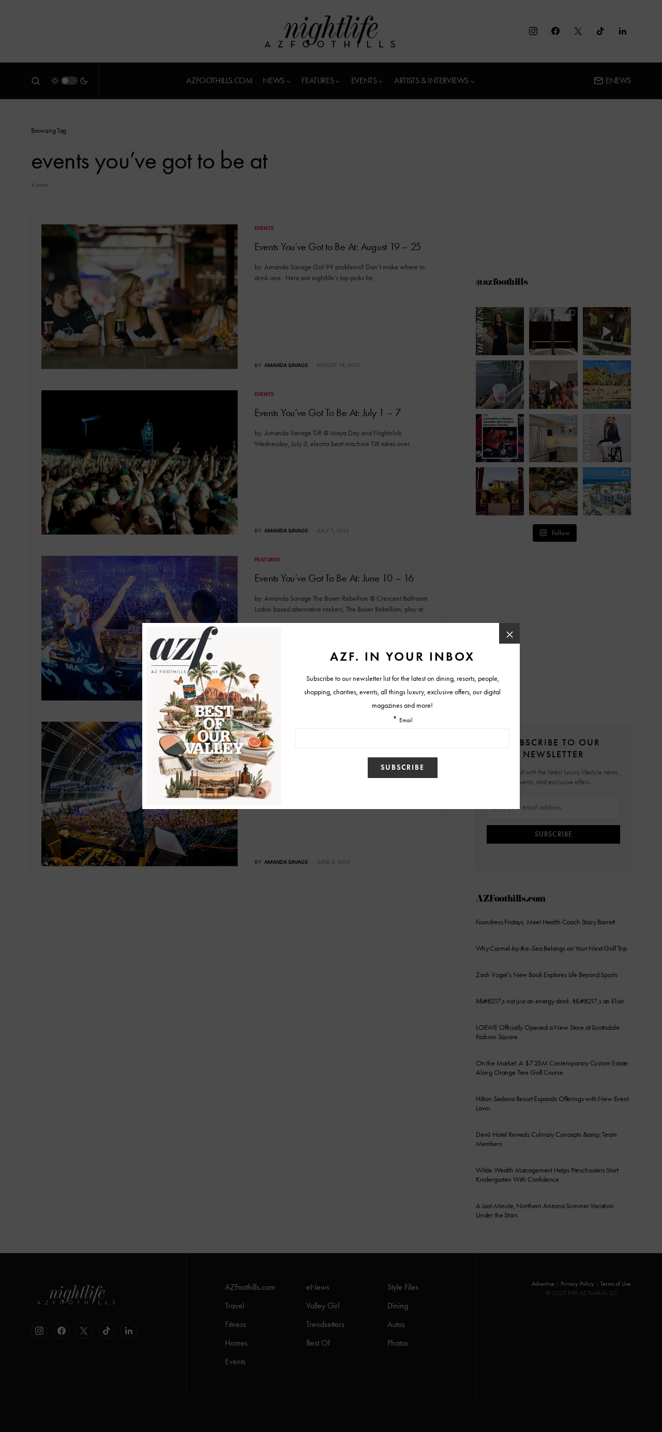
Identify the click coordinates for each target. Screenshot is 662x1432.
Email (406, 720)
